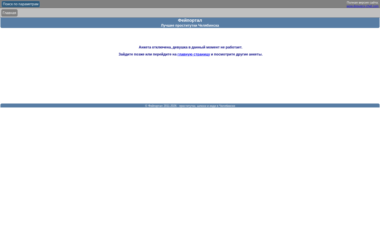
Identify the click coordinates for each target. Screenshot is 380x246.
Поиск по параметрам (20, 4)
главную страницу (193, 54)
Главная (9, 13)
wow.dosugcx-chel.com (363, 6)
